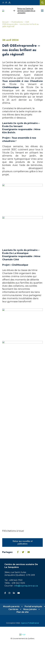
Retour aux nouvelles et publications (22, 542)
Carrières (13, 609)
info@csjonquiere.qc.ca (26, 585)
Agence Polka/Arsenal (30, 623)
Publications (17, 22)
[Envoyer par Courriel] (29, 552)
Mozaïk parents (11, 606)
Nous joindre (30, 609)
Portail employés (33, 606)
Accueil (5, 22)
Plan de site (22, 612)
